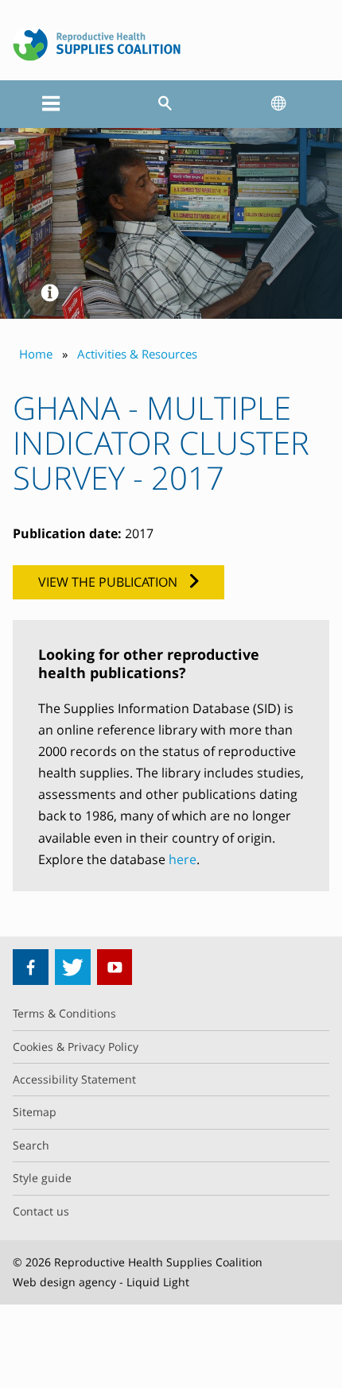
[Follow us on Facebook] (31, 967)
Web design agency (64, 1281)
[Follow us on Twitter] (73, 967)
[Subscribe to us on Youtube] (115, 967)
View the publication (107, 582)
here (182, 859)
